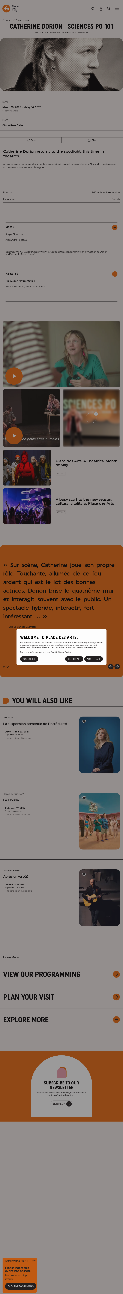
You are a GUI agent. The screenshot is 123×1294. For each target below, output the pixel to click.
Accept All (93, 659)
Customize (29, 659)
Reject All (74, 659)
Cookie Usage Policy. (61, 652)
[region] (61, 647)
